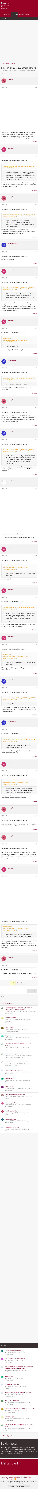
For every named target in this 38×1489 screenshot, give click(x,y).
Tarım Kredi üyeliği (10, 1017)
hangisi (33, 71)
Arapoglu (5, 71)
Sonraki (19, 983)
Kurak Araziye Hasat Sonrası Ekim (15, 1094)
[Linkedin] (9, 1469)
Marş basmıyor (9, 1036)
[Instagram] (6, 1469)
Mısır (6, 1049)
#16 (36, 771)
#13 (36, 644)
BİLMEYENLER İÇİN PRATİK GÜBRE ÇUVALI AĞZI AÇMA (20, 1409)
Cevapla (34, 141)
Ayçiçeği (7, 1388)
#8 (36, 408)
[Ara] (35, 14)
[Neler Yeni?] (32, 14)
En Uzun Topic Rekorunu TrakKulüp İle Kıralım (18, 1392)
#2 (36, 156)
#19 (36, 876)
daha (28, 71)
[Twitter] (19, 1469)
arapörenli (11, 148)
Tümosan (7, 1114)
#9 (36, 440)
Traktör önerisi (9, 1078)
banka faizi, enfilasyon (11, 1103)
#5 (36, 278)
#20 (36, 965)
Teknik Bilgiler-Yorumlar (12, 1031)
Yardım (4, 1479)
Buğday (7, 1098)
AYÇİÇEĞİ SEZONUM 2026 (12, 1384)
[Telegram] (16, 1469)
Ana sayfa (10, 1479)
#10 (36, 489)
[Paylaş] (33, 87)
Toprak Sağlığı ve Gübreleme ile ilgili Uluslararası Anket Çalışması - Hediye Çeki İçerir (19, 1008)
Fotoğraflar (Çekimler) (11, 1065)
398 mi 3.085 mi (9, 1027)
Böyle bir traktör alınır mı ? (12, 1111)
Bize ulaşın (5, 1477)
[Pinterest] (12, 1469)
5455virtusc (22, 71)
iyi (2, 73)
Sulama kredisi (9, 1086)
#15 (36, 729)
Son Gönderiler (6, 1346)
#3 (36, 204)
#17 (36, 816)
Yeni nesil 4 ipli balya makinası (14, 1054)
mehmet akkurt (12, 243)
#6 (36, 328)
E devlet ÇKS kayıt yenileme (13, 1350)
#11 (36, 556)
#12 (36, 597)
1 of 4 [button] (13, 983)
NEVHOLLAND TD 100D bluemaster (15, 1358)
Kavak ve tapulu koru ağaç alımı (14, 1070)
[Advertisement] (19, 40)
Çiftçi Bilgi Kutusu (10, 1412)
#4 (36, 251)
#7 (36, 368)
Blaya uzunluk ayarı (10, 1119)
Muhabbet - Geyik (10, 1396)
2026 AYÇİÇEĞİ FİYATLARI (12, 1127)
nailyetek (10, 481)
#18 (36, 844)
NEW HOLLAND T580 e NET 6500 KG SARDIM (17, 1062)
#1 (36, 87)
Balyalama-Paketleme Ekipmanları (15, 1057)
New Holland (8, 1362)
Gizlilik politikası (26, 1477)
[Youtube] (23, 1469)
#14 (36, 688)
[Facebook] (2, 1469)
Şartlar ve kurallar (14, 1477)
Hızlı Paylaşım (9, 1013)
